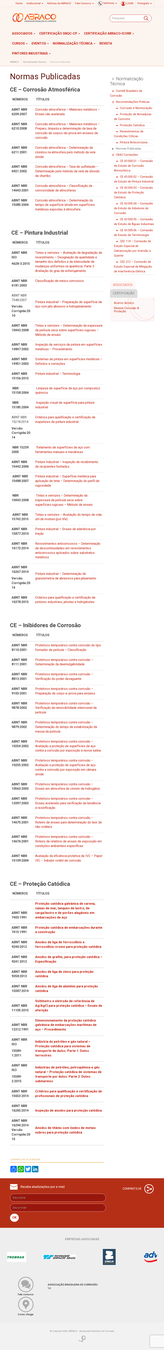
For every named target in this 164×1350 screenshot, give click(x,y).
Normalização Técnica (73, 43)
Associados (22, 33)
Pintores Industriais (30, 53)
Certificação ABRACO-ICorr (108, 33)
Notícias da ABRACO (59, 3)
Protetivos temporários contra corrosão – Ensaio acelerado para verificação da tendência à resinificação (68, 803)
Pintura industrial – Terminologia (57, 374)
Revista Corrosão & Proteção (126, 310)
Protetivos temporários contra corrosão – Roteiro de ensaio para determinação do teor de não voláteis (68, 822)
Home (19, 3)
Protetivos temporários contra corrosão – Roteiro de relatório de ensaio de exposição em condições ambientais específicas (68, 841)
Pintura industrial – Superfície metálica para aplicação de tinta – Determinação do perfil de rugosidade (67, 480)
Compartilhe (132, 1188)
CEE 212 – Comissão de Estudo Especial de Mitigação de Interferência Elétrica (133, 266)
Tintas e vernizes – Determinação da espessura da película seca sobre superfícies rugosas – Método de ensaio (68, 330)
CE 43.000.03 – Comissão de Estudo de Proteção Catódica (133, 192)
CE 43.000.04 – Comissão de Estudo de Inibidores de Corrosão (133, 208)
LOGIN (129, 3)
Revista (105, 43)
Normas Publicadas (128, 148)
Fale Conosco (83, 3)
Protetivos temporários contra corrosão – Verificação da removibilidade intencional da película (66, 707)
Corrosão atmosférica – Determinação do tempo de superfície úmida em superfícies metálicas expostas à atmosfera (65, 204)
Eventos (39, 43)
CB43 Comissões (127, 155)
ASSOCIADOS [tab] (123, 285)
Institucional (34, 3)
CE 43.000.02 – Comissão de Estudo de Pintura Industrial (134, 179)
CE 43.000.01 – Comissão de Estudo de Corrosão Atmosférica (133, 165)
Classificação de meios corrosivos (59, 281)
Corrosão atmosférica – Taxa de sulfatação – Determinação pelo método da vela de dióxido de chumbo (67, 171)
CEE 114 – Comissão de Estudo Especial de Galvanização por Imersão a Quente (132, 248)
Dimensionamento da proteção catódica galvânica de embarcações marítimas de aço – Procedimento (66, 1025)
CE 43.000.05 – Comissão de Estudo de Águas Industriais (134, 222)
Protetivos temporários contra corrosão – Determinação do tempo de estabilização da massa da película (66, 726)
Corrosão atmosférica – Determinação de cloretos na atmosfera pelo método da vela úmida (65, 152)
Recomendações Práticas (133, 102)
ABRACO (14, 62)
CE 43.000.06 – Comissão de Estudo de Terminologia (133, 233)
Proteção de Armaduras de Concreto (132, 117)
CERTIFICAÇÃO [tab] (123, 293)
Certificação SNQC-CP (58, 33)
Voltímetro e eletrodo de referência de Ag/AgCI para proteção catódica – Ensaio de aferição (68, 1005)
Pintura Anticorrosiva (133, 142)
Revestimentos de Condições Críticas (128, 134)
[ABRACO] (35, 17)
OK (14, 1217)
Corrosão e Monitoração (136, 108)
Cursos (19, 43)
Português (143, 3)
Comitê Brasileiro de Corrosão (126, 93)
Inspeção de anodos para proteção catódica (68, 1110)
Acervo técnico (124, 303)
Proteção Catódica (132, 125)
